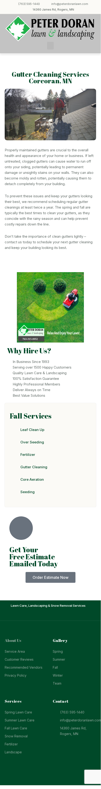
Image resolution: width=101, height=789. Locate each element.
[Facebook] (40, 614)
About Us (13, 640)
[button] (50, 46)
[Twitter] (47, 614)
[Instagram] (54, 614)
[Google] (60, 614)
